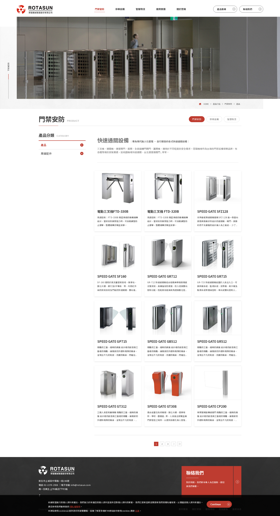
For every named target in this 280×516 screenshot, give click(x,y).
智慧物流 (231, 119)
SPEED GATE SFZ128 (212, 211)
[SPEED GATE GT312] (117, 383)
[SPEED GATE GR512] (217, 318)
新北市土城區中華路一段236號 (54, 481)
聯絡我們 (247, 9)
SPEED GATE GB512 (162, 341)
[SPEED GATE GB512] (167, 318)
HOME (206, 104)
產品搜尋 (221, 9)
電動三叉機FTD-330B (112, 211)
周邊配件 (46, 153)
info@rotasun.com (81, 485)
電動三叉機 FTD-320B (163, 211)
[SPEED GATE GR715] (217, 253)
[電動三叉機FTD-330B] (117, 188)
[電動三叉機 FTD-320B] (167, 188)
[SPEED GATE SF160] (117, 253)
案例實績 (161, 9)
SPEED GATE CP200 (211, 406)
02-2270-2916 (51, 485)
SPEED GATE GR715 (212, 276)
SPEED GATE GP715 (112, 341)
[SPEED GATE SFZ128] (217, 188)
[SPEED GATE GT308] (167, 383)
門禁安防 (228, 104)
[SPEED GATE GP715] (117, 318)
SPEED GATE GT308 (162, 406)
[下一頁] (174, 444)
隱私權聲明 (75, 506)
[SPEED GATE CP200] (217, 383)
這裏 (137, 510)
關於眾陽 (181, 9)
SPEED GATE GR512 (212, 341)
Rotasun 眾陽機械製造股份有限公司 (34, 9)
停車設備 (214, 119)
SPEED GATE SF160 (111, 276)
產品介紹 (216, 104)
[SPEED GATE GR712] (167, 253)
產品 (238, 104)
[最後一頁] (179, 444)
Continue (215, 504)
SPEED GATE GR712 (162, 276)
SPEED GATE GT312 (112, 406)
